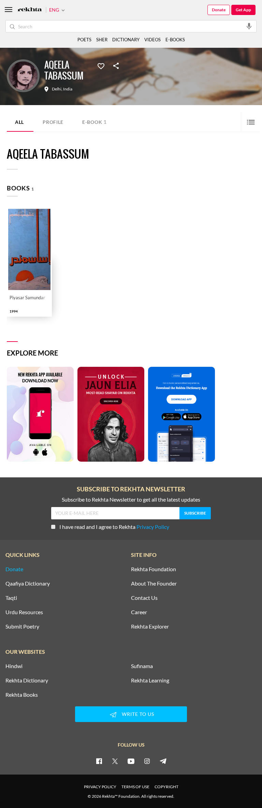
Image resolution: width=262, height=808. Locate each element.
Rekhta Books (21, 694)
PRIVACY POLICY (100, 786)
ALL (19, 122)
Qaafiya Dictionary (27, 583)
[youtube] (131, 760)
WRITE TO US (138, 714)
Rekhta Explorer (150, 626)
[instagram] (147, 760)
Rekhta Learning (150, 680)
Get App (243, 9)
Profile (53, 122)
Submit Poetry (22, 626)
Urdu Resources (24, 612)
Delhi (56, 89)
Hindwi (14, 666)
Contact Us (144, 598)
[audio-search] (249, 25)
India (67, 89)
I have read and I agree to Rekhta (114, 526)
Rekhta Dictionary (26, 680)
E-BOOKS (175, 39)
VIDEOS (152, 39)
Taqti (11, 598)
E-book (94, 121)
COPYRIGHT (166, 786)
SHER (101, 39)
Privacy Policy (152, 526)
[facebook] (98, 760)
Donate (218, 9)
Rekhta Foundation (153, 569)
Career (139, 612)
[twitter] (115, 760)
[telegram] (163, 760)
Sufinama (142, 666)
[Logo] (29, 10)
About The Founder (154, 583)
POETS (84, 39)
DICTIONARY (126, 39)
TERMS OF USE (135, 786)
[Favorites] (101, 65)
